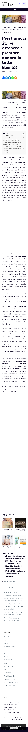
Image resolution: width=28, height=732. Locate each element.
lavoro (6, 663)
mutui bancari (9, 666)
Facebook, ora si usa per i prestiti (14, 138)
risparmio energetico (11, 682)
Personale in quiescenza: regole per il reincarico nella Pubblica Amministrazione (13, 598)
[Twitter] (6, 77)
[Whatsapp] (12, 77)
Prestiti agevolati (9, 676)
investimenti (8, 660)
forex (5, 653)
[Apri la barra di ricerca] (20, 4)
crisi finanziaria (9, 647)
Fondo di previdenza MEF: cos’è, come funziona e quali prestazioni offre (13, 606)
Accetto (14, 728)
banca (6, 643)
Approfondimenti (10, 637)
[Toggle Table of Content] (22, 133)
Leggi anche (10, 135)
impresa (7, 656)
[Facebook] (3, 77)
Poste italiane (8, 673)
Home (9, 27)
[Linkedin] (9, 77)
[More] (15, 77)
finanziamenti (8, 650)
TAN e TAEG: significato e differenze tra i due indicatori (12, 145)
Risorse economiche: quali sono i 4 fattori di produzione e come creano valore (14, 589)
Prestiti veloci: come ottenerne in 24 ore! (14, 149)
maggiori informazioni (16, 726)
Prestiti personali (10, 582)
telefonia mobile (9, 686)
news (6, 669)
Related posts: (11, 153)
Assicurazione (9, 640)
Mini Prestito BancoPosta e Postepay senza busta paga (12, 141)
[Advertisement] (14, 84)
